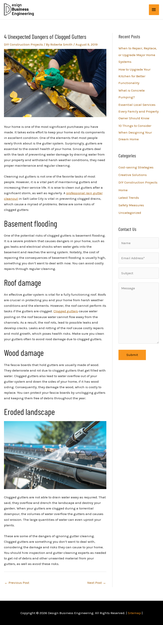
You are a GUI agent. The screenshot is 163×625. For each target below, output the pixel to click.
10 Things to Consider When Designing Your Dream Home (135, 132)
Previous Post (16, 583)
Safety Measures (131, 205)
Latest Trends (128, 198)
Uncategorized (129, 213)
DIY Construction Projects (23, 44)
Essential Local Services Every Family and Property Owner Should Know (138, 111)
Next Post (96, 583)
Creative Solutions (132, 175)
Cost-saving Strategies (135, 167)
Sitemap (134, 613)
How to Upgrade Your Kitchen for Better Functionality (134, 76)
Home (123, 190)
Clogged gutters (65, 311)
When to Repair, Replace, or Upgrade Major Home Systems (137, 55)
